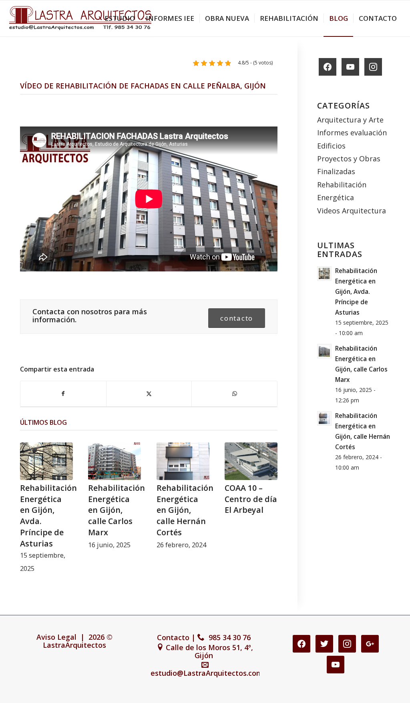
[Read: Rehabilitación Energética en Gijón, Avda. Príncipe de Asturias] (324, 273)
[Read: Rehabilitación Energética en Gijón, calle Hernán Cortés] (324, 418)
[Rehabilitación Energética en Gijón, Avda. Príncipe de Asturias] (46, 461)
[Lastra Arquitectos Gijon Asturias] (80, 18)
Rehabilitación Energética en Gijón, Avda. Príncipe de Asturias (356, 291)
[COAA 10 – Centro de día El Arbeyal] (251, 461)
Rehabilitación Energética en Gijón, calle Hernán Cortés (185, 510)
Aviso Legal (56, 637)
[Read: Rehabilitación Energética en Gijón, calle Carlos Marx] (324, 351)
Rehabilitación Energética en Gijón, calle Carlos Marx (116, 510)
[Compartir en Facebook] (63, 393)
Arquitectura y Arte (350, 120)
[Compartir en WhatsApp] (234, 393)
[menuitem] (119, 18)
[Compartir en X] (149, 393)
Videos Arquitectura (351, 210)
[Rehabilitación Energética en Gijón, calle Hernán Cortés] (183, 461)
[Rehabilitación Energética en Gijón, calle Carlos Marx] (114, 461)
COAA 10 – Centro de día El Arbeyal (251, 498)
